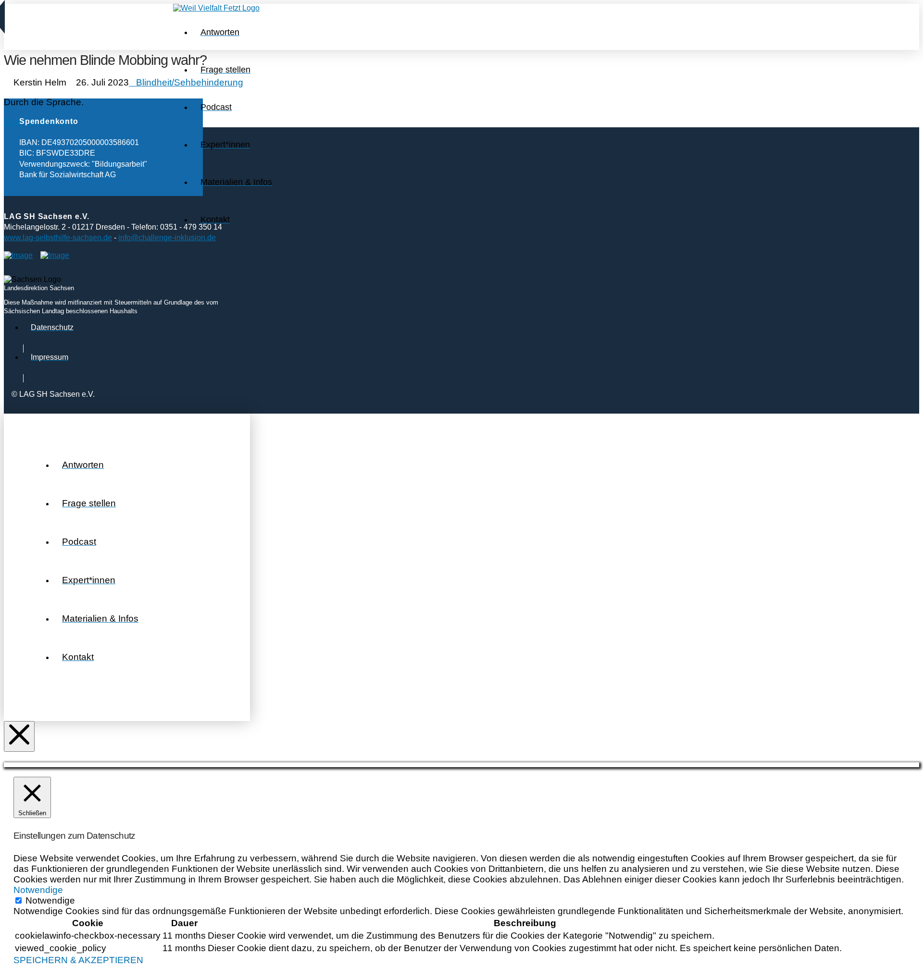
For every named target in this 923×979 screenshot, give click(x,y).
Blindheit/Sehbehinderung (189, 82)
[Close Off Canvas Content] (19, 736)
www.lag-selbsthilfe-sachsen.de (58, 237)
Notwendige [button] (38, 890)
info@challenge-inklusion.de (167, 237)
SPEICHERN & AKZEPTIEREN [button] (78, 960)
